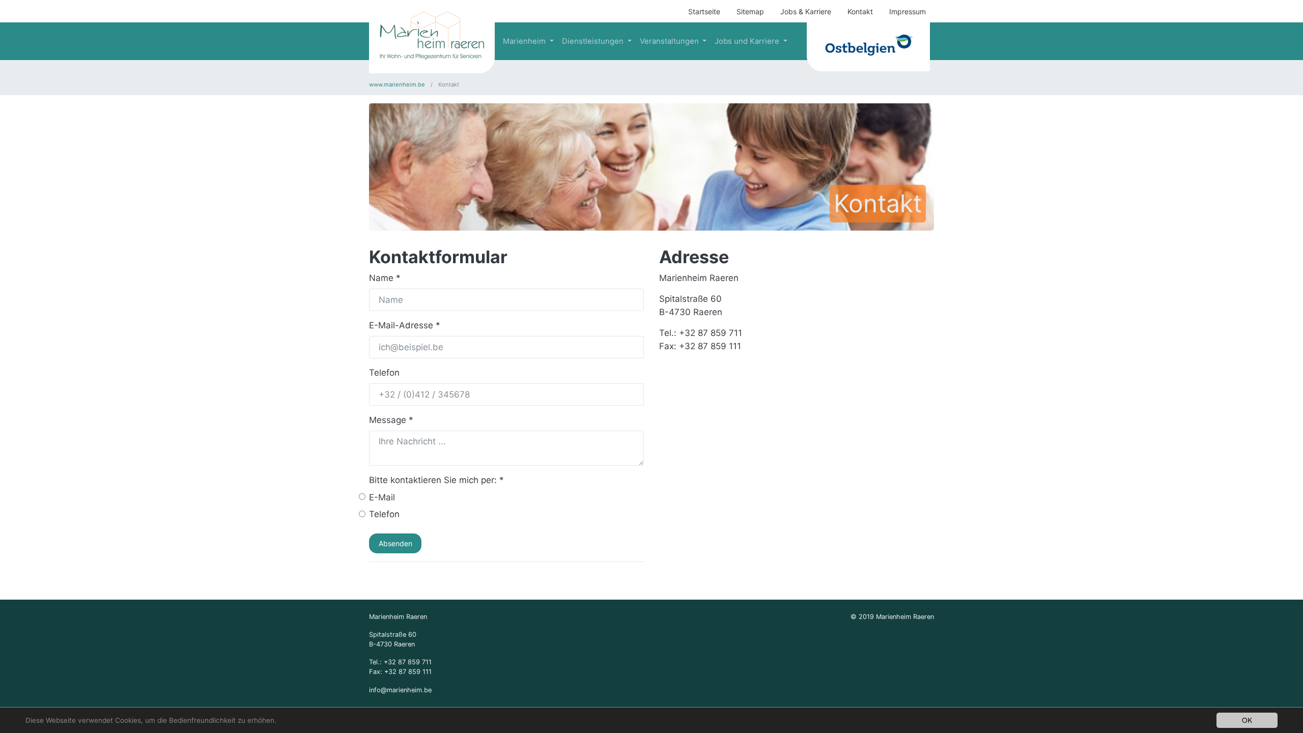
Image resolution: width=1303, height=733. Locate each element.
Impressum (907, 11)
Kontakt (860, 11)
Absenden (395, 543)
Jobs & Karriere (805, 11)
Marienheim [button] (525, 41)
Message (391, 420)
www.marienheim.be (398, 84)
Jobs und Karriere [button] (748, 41)
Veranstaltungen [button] (670, 41)
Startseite (704, 11)
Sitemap (750, 11)
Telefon (384, 373)
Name (385, 278)
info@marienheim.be (400, 690)
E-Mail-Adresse (404, 325)
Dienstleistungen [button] (594, 41)
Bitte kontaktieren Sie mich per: (436, 480)
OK (1247, 720)
